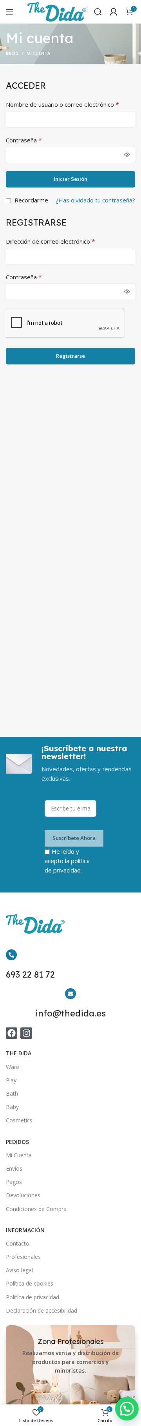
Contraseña (24, 140)
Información (25, 1230)
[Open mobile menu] (10, 12)
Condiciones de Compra (36, 1209)
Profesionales (23, 1256)
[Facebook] (11, 1033)
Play (11, 1080)
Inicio (12, 53)
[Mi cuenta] (113, 12)
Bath (12, 1093)
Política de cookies (29, 1283)
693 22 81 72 (30, 974)
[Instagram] (26, 1033)
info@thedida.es (70, 1013)
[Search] (98, 12)
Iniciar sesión (70, 178)
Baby (12, 1107)
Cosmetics (19, 1120)
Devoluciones (23, 1195)
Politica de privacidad (32, 1297)
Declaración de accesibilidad (41, 1310)
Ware (12, 1067)
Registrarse (70, 355)
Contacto (17, 1243)
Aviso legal (19, 1270)
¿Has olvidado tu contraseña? (95, 200)
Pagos (14, 1182)
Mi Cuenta (19, 1155)
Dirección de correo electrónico (50, 241)
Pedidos (17, 1142)
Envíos (14, 1168)
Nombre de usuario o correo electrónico (62, 104)
